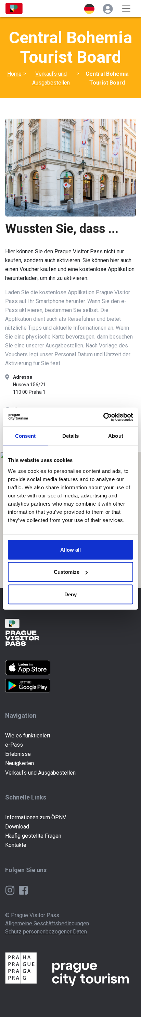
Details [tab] (70, 436)
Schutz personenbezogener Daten (46, 931)
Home (14, 74)
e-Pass (14, 745)
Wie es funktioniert (27, 735)
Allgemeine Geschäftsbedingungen (47, 923)
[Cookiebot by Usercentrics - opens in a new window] (103, 417)
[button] (89, 8)
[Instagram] (10, 889)
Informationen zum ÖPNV (35, 817)
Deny (70, 594)
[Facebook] (23, 889)
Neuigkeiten (19, 763)
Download (17, 826)
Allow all (70, 549)
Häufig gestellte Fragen (33, 836)
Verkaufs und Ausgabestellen (51, 78)
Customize (66, 572)
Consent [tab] (25, 436)
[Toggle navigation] (126, 8)
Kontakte (15, 845)
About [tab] (115, 436)
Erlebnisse (18, 754)
